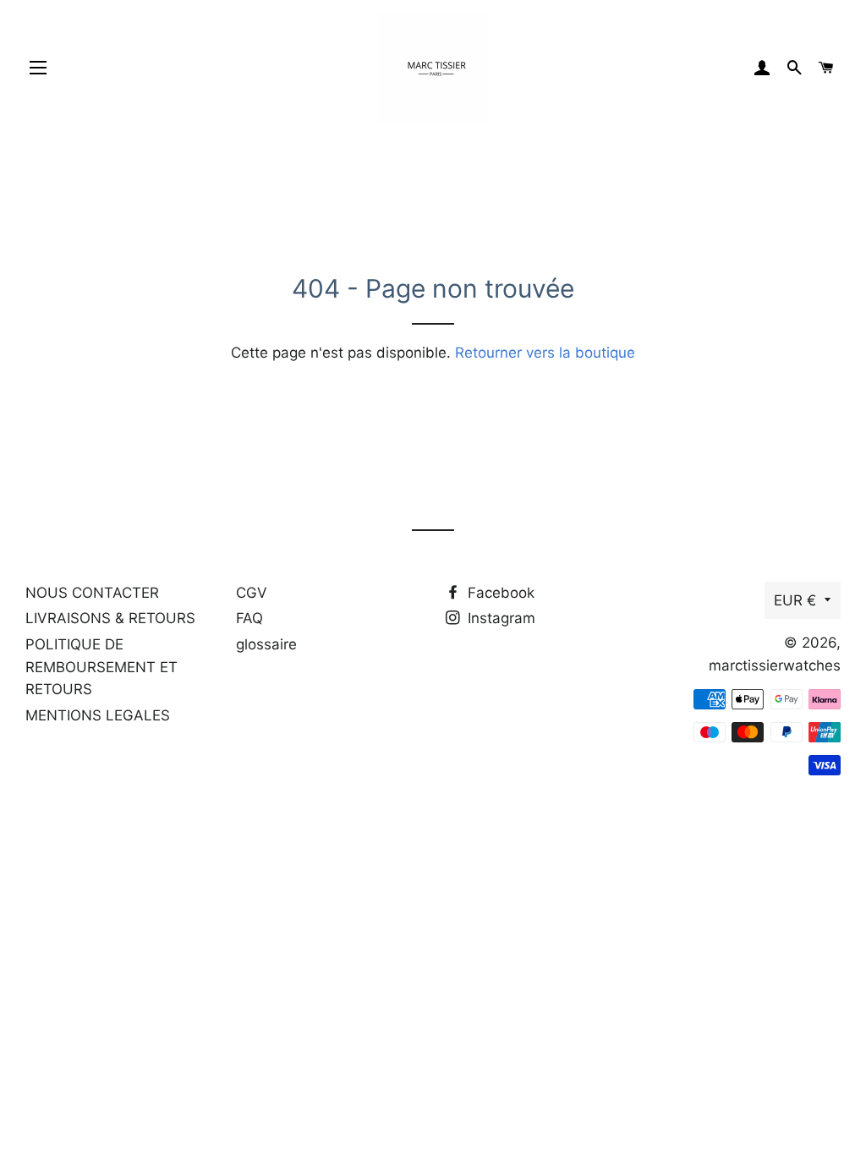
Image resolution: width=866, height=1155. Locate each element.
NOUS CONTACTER (92, 592)
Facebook (498, 592)
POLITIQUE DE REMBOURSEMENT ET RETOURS (101, 667)
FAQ (249, 618)
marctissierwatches (775, 665)
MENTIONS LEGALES (97, 715)
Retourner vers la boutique (545, 352)
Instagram (499, 618)
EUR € (795, 600)
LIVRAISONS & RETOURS (110, 618)
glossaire (266, 644)
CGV (251, 592)
